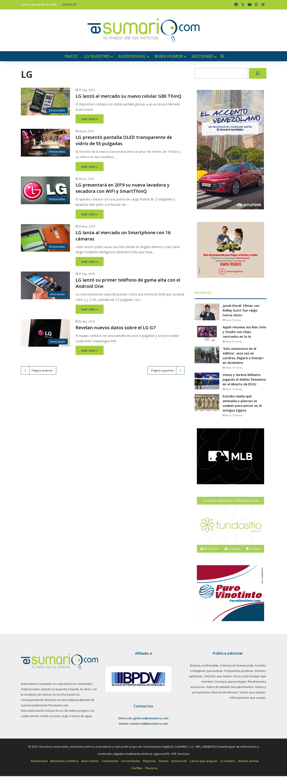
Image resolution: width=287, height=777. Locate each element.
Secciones (202, 56)
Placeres (151, 768)
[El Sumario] (143, 30)
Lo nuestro (97, 56)
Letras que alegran (203, 761)
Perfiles (137, 768)
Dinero (163, 761)
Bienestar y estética (64, 761)
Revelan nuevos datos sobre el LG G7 (116, 328)
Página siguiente (162, 370)
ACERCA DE (69, 4)
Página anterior (42, 370)
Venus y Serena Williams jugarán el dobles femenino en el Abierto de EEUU (244, 379)
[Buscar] (257, 73)
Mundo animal (248, 761)
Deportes (149, 761)
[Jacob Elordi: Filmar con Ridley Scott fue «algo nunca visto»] (207, 312)
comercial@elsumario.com (149, 724)
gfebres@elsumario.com (150, 718)
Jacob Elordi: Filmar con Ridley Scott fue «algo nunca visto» (241, 310)
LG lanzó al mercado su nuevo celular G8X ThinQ (128, 96)
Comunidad (110, 761)
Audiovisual (132, 56)
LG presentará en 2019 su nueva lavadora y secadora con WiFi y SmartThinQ (123, 188)
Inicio (71, 56)
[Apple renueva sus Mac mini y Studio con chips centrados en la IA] (207, 333)
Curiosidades (130, 761)
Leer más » (89, 119)
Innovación (179, 761)
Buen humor (168, 56)
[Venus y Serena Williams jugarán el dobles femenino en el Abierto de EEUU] (207, 381)
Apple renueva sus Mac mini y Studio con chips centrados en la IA (244, 332)
